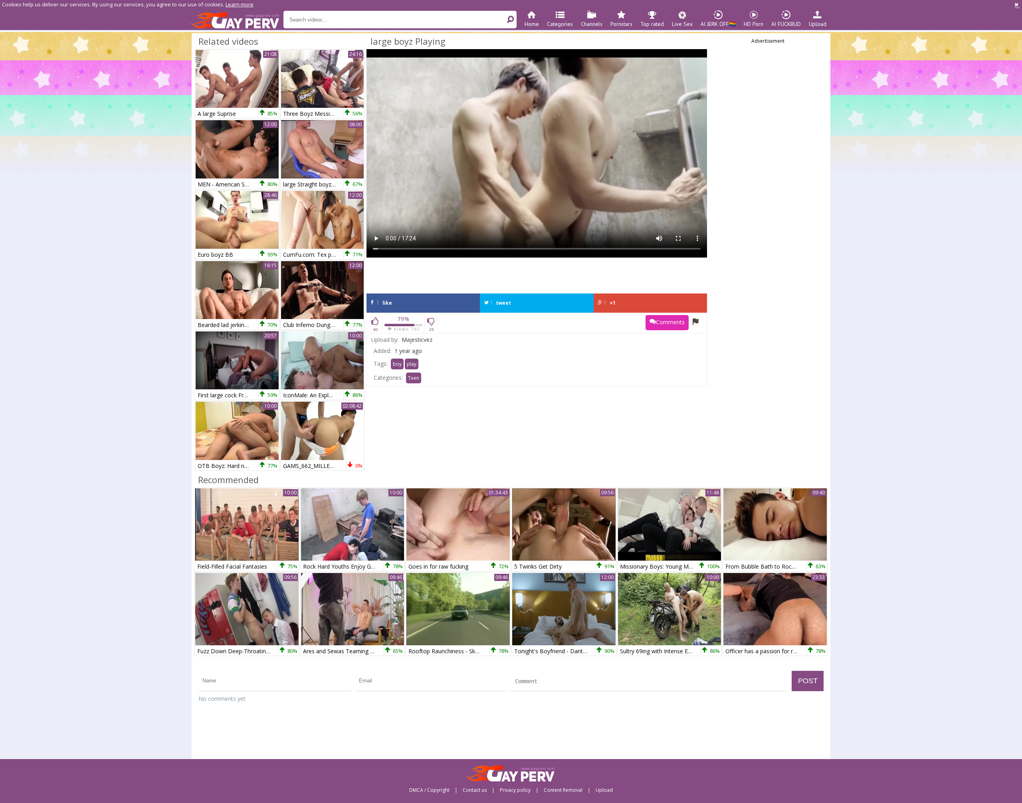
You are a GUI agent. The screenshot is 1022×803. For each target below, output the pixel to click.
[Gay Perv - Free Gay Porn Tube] (236, 20)
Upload (817, 24)
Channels (591, 24)
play (411, 364)
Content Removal (563, 790)
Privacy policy (515, 790)
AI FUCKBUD (786, 24)
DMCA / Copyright (429, 790)
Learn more (240, 4)
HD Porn (753, 24)
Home (532, 24)
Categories (560, 24)
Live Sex (682, 24)
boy (397, 364)
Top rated (652, 24)
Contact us (475, 790)
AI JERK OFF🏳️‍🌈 (718, 24)
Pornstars (621, 24)
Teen (413, 378)
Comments (670, 322)
